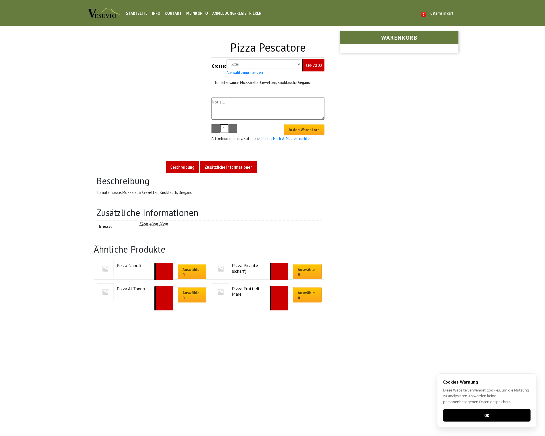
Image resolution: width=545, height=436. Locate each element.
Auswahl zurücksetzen (245, 72)
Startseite (136, 13)
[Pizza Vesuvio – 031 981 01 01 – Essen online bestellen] (104, 13)
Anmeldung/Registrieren (236, 13)
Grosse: (219, 66)
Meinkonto (197, 13)
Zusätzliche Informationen (229, 167)
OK (486, 415)
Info (156, 13)
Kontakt (173, 13)
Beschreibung (182, 167)
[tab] (182, 167)
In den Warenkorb (304, 129)
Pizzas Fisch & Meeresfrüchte (285, 138)
